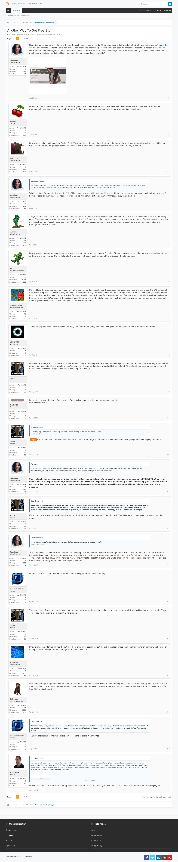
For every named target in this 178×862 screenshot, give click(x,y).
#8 (169, 355)
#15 (168, 602)
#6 (169, 282)
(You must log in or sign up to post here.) (156, 797)
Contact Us (10, 846)
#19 (168, 749)
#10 (168, 418)
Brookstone (159, 48)
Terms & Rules (97, 835)
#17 (168, 675)
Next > (25, 39)
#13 (168, 528)
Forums (16, 10)
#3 (168, 171)
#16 (168, 639)
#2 (169, 135)
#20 (168, 790)
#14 (168, 565)
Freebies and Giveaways (26, 34)
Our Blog (9, 835)
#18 (168, 712)
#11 (168, 455)
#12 (168, 491)
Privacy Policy (96, 846)
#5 (169, 245)
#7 (169, 318)
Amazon (96, 50)
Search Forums (13, 15)
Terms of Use (96, 840)
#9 (169, 392)
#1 (169, 98)
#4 (168, 208)
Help (93, 830)
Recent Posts (26, 15)
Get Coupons (11, 830)
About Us (9, 840)
